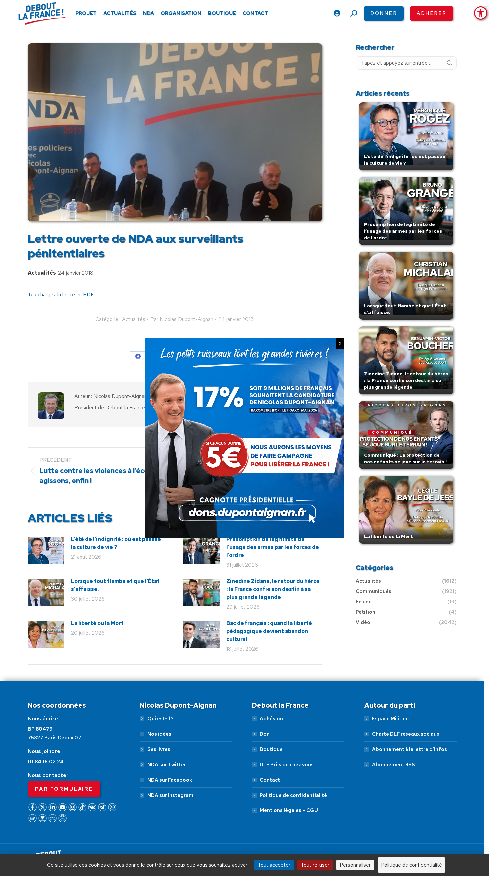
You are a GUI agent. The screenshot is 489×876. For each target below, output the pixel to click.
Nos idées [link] (159, 734)
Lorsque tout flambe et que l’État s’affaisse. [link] (115, 585)
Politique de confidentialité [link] (293, 795)
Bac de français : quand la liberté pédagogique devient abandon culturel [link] (269, 631)
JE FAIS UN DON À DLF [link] (377, 840)
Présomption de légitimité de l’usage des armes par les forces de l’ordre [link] (272, 547)
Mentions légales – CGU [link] (289, 810)
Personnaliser (355, 864)
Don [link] (265, 734)
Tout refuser (315, 864)
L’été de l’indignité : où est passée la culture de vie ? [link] (116, 543)
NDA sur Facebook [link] (169, 780)
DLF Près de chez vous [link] (287, 764)
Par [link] (181, 319)
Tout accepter (274, 864)
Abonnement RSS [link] (393, 764)
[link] (480, 13)
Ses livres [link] (158, 749)
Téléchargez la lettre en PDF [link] (61, 294)
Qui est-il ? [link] (160, 718)
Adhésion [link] (271, 718)
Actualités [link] (42, 272)
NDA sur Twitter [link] (166, 764)
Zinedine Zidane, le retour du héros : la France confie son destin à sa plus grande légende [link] (273, 589)
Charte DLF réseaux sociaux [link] (405, 734)
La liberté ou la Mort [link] (97, 623)
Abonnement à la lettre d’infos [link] (409, 749)
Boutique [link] (271, 749)
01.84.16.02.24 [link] (46, 761)
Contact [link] (270, 780)
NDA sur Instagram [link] (170, 795)
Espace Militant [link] (390, 718)
